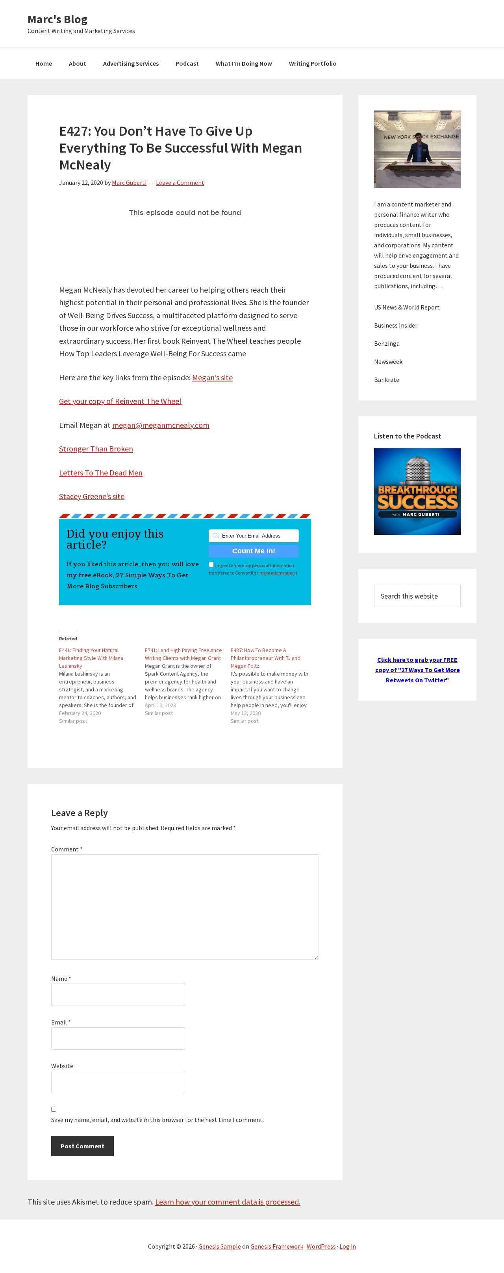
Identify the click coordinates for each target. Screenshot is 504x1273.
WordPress (321, 1246)
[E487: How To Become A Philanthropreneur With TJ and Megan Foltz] (274, 685)
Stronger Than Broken (96, 448)
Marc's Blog (57, 18)
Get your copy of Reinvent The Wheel (120, 401)
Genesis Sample (219, 1246)
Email (61, 1022)
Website (62, 1066)
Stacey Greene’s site (91, 496)
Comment (67, 849)
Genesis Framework (276, 1246)
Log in (347, 1246)
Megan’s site (212, 377)
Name (61, 978)
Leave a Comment (180, 182)
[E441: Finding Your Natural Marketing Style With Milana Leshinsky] (102, 685)
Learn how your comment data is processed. (227, 1202)
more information (277, 573)
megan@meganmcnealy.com (160, 425)
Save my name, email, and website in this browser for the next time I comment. (157, 1120)
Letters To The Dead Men (101, 472)
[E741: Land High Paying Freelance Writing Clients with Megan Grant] (188, 681)
